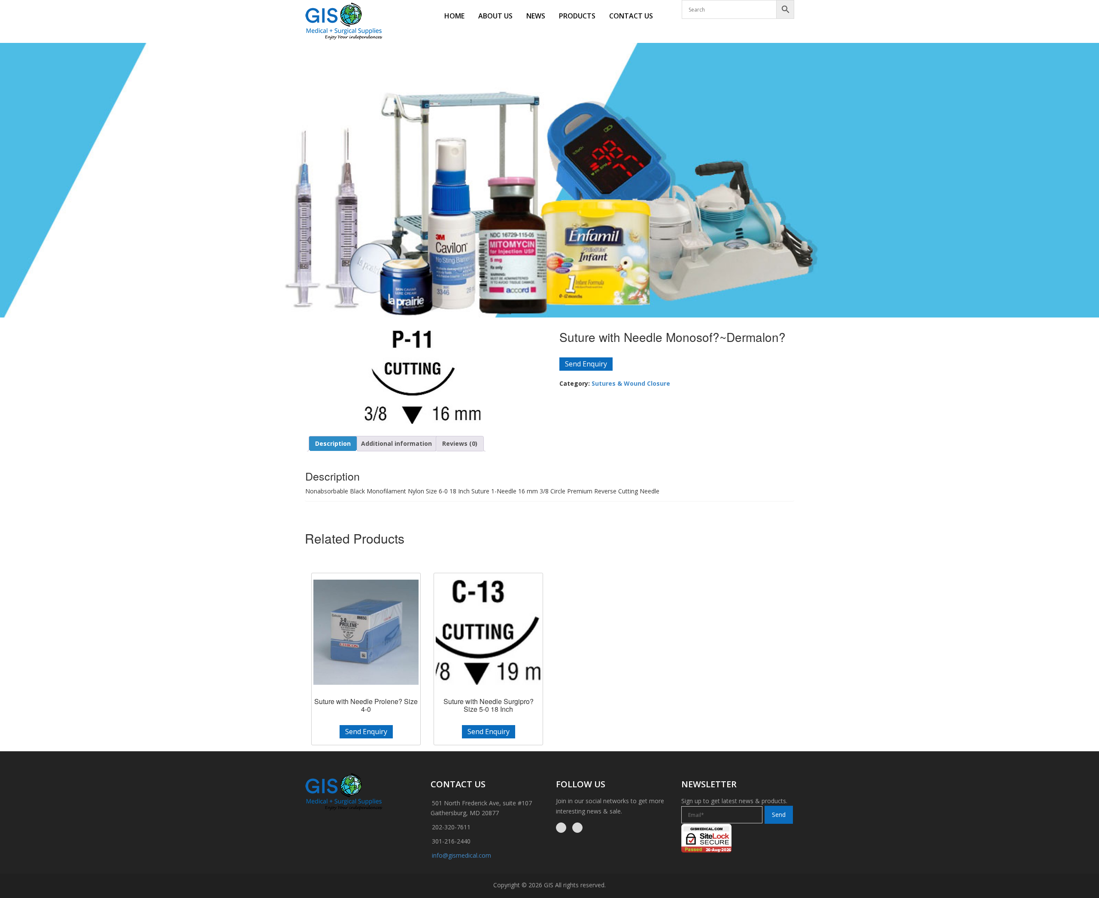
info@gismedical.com (461, 855)
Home (454, 16)
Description (333, 443)
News (535, 16)
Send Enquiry (586, 364)
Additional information (396, 443)
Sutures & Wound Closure (631, 383)
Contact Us (631, 16)
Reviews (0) (459, 443)
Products (577, 16)
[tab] (333, 443)
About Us (495, 16)
